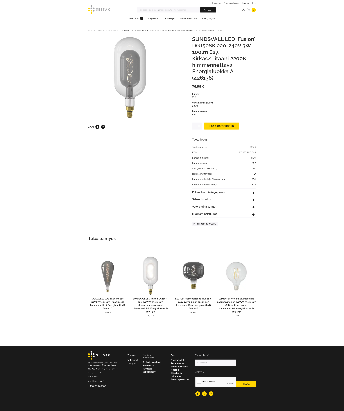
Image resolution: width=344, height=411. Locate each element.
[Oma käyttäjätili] (243, 10)
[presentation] (215, 382)
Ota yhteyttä (208, 18)
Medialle (175, 370)
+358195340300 (97, 386)
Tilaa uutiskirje (202, 355)
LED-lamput (113, 30)
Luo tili (245, 3)
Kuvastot (147, 368)
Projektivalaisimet (232, 3)
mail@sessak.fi (96, 381)
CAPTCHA (200, 372)
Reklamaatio (177, 363)
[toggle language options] (255, 3)
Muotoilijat (169, 18)
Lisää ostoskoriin (221, 126)
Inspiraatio (153, 18)
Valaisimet (134, 18)
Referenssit (148, 365)
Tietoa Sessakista (188, 18)
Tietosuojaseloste (180, 379)
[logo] (99, 10)
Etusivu (91, 30)
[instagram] (204, 393)
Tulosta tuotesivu (206, 224)
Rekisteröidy (148, 372)
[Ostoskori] (248, 10)
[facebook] (97, 126)
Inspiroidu (217, 3)
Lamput (101, 30)
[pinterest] (103, 127)
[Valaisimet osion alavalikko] (141, 18)
